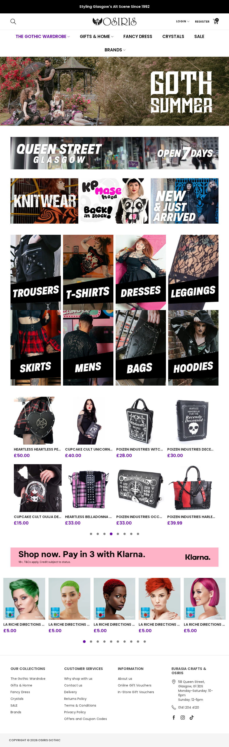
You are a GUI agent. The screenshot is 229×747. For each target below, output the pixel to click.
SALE (199, 37)
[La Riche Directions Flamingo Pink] (205, 599)
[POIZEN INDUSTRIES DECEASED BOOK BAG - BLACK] (191, 421)
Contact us (73, 685)
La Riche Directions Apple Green (24, 624)
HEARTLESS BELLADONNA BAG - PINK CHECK (89, 517)
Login (181, 21)
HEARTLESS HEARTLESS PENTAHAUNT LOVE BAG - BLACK (38, 449)
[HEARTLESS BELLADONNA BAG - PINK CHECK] (89, 488)
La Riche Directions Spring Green (69, 624)
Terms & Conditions (80, 705)
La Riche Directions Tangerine (159, 624)
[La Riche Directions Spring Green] (69, 599)
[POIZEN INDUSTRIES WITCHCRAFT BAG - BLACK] (140, 421)
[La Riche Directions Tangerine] (159, 599)
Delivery (70, 692)
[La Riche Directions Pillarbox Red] (115, 599)
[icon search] (80, 21)
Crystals (173, 37)
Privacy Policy (75, 712)
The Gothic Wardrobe (41, 37)
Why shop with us (78, 678)
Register (202, 21)
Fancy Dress (137, 37)
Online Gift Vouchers (134, 685)
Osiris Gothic (49, 740)
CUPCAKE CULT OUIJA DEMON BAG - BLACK (38, 517)
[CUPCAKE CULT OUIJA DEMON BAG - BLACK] (38, 488)
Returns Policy (75, 699)
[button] (91, 534)
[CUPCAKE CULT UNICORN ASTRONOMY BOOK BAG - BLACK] (89, 421)
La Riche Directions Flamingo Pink (205, 624)
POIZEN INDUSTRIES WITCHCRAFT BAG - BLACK (140, 449)
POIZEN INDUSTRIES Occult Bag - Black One (140, 517)
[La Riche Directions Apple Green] (24, 599)
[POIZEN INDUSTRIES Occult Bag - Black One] (140, 488)
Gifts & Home (95, 37)
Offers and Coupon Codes (85, 719)
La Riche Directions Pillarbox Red (115, 624)
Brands (113, 50)
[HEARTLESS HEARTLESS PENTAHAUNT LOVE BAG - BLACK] (38, 421)
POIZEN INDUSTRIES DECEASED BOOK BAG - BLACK (191, 449)
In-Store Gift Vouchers (136, 692)
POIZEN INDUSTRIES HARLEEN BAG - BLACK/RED (191, 517)
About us (125, 678)
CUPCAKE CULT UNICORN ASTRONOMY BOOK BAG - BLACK (89, 449)
